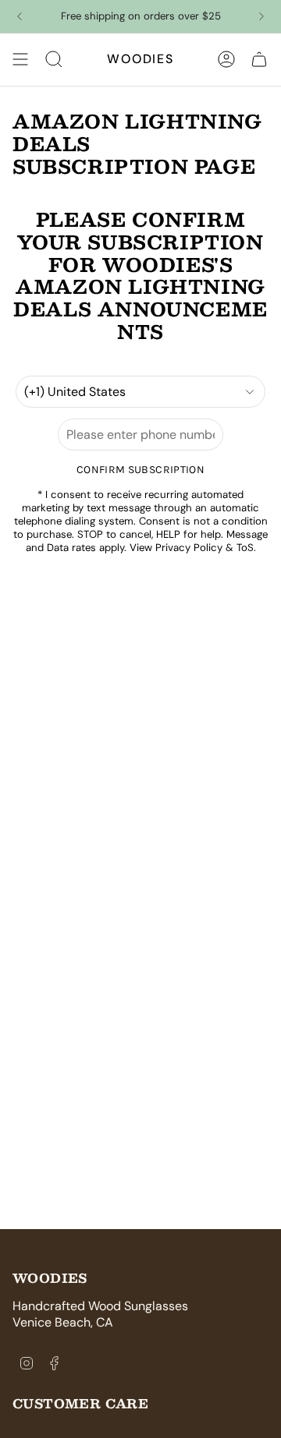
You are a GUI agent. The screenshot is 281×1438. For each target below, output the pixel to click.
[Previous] (19, 16)
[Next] (261, 16)
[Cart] (259, 59)
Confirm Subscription (140, 469)
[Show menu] (20, 59)
